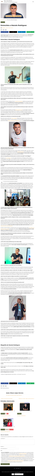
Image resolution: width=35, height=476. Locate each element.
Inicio (1, 19)
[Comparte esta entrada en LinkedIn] (5, 29)
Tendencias (11, 429)
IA (5, 413)
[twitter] (3, 29)
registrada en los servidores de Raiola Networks (17, 456)
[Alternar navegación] (33, 2)
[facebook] (1, 29)
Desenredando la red (18, 109)
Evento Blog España (20, 151)
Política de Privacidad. (22, 453)
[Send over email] (30, 32)
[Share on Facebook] (5, 32)
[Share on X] (13, 32)
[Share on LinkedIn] (22, 32)
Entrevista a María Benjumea (5, 431)
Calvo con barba (14, 118)
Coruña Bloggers (8, 157)
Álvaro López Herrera (8, 0)
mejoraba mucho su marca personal (6, 225)
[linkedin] (18, 468)
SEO (7, 413)
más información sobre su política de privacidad (15, 460)
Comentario (3, 438)
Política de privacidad (19, 474)
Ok (12, 474)
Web (1, 450)
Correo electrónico (4, 448)
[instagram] (16, 468)
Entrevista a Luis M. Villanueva (5, 415)
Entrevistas (5, 19)
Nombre (2, 446)
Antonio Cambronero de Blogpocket (14, 120)
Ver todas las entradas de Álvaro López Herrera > (14, 395)
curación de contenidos (18, 101)
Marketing (7, 429)
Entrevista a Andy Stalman (21, 415)
